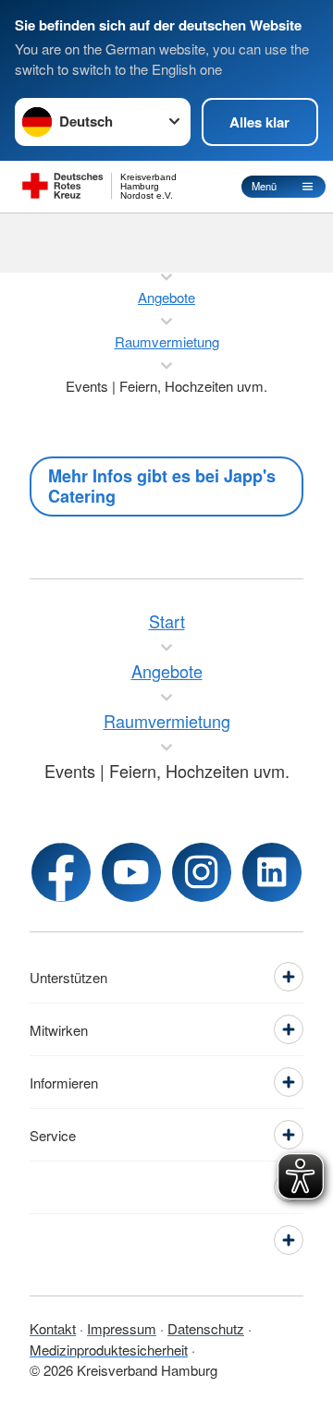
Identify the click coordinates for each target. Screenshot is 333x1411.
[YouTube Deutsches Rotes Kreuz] (131, 872)
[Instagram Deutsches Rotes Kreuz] (201, 872)
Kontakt (53, 1328)
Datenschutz (205, 1328)
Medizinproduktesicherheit (109, 1349)
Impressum (121, 1328)
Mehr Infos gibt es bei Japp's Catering (162, 486)
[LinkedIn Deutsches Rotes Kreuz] (272, 872)
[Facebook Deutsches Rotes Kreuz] (61, 872)
